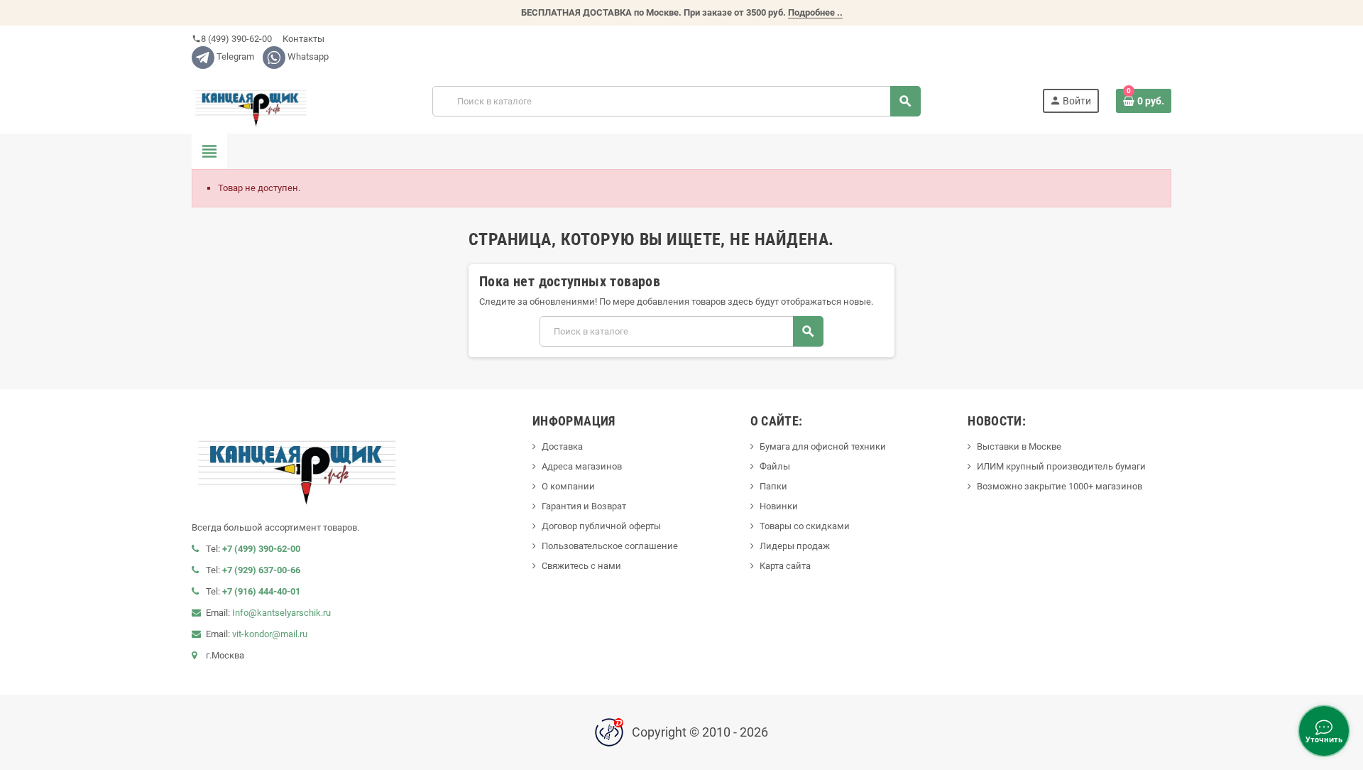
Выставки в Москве (1019, 446)
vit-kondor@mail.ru (269, 634)
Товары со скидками (805, 526)
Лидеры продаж (795, 546)
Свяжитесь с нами (581, 565)
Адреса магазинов (582, 466)
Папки (773, 486)
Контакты (302, 38)
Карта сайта (785, 565)
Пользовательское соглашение (610, 546)
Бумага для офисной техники (823, 446)
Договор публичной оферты (601, 526)
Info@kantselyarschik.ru (281, 612)
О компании (568, 486)
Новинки (779, 506)
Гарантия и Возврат (584, 506)
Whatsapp (307, 56)
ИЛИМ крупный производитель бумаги (1061, 466)
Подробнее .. (815, 12)
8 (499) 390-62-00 (232, 38)
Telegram (234, 56)
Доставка (562, 446)
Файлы (775, 466)
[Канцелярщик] (251, 100)
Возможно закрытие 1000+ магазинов (1059, 486)
